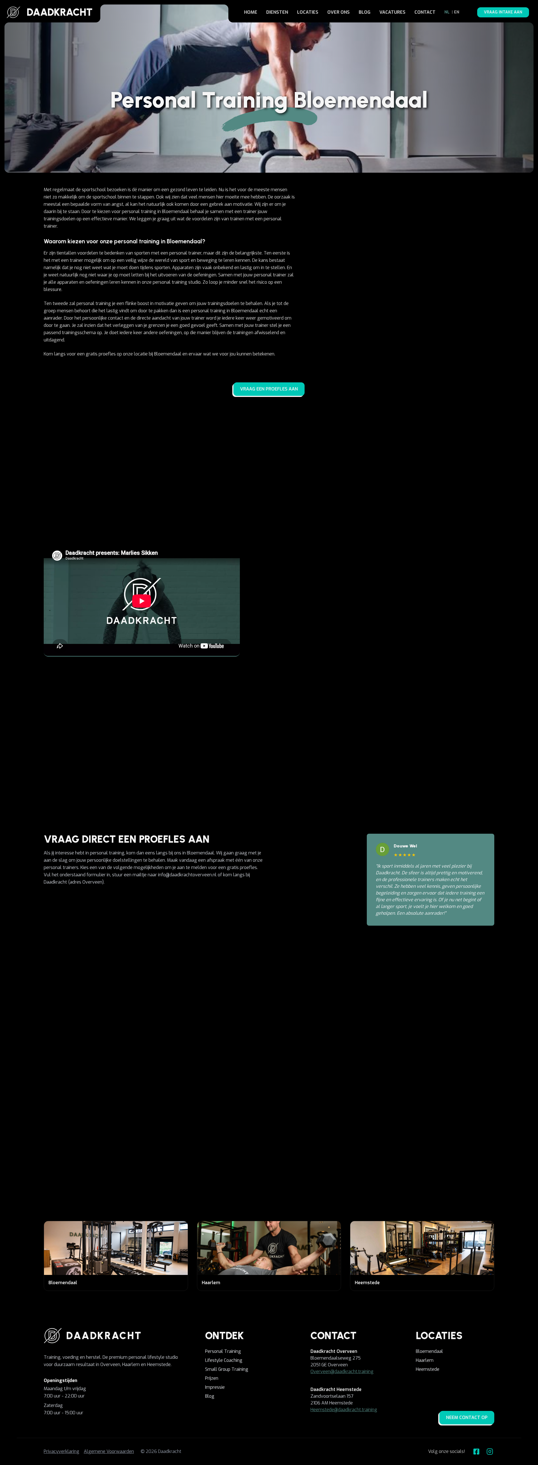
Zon (287, 1067)
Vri (250, 1067)
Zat (269, 1067)
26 (213, 1073)
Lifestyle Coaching (223, 1360)
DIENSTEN (277, 12)
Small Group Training (226, 1369)
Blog (209, 1396)
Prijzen (211, 1378)
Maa (306, 1067)
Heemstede (427, 1369)
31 (306, 1073)
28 (250, 1073)
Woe (214, 1067)
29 (269, 1073)
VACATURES (392, 12)
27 (232, 1073)
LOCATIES (307, 12)
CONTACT (424, 12)
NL (446, 12)
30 (287, 1073)
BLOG (364, 12)
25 (195, 1073)
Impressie (215, 1387)
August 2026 (204, 1051)
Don (232, 1067)
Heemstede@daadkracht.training (343, 1410)
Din (195, 1067)
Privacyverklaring (61, 1451)
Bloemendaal (429, 1351)
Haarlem (424, 1360)
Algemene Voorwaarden (109, 1451)
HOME (250, 12)
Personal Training (223, 1351)
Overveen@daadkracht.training (342, 1371)
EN (456, 12)
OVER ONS (338, 12)
